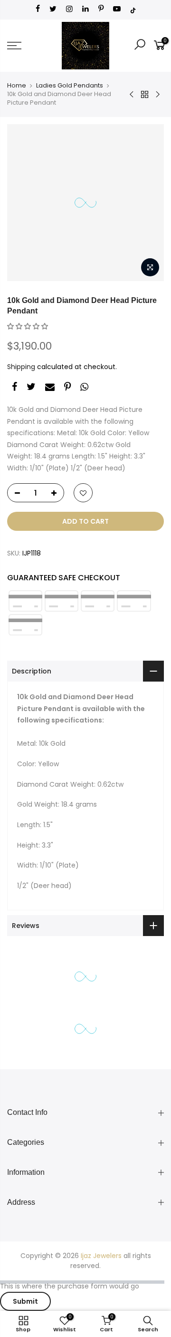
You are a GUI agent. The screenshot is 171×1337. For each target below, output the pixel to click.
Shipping (21, 366)
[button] (27, 326)
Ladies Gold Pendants (69, 85)
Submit (25, 1301)
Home (16, 85)
